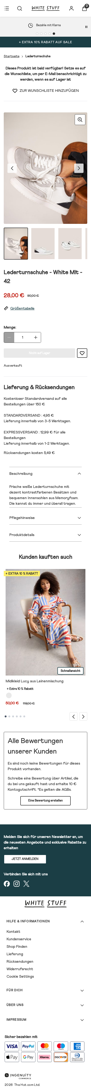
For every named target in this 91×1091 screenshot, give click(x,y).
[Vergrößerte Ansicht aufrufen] (80, 119)
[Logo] (46, 8)
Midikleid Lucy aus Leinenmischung (34, 681)
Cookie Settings (20, 976)
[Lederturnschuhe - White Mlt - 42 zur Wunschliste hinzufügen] (15, 90)
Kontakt (13, 932)
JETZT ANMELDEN (25, 859)
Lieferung (15, 954)
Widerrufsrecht (20, 969)
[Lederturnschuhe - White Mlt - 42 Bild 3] (70, 244)
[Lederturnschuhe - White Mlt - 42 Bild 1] (16, 244)
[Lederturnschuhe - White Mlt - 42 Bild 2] (43, 244)
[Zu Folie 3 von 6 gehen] (13, 716)
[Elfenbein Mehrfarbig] (9, 695)
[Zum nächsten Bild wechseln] (79, 168)
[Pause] (86, 27)
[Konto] (71, 8)
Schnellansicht (70, 670)
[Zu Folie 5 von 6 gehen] (20, 716)
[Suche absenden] (19, 8)
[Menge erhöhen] (36, 337)
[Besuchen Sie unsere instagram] (17, 884)
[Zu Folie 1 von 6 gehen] (6, 716)
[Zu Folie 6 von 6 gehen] (24, 716)
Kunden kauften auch (45, 557)
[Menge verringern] (9, 337)
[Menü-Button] (6, 8)
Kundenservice (19, 939)
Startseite (11, 56)
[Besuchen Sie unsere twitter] (26, 884)
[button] (45, 308)
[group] (45, 168)
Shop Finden (17, 946)
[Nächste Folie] (83, 716)
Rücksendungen (20, 961)
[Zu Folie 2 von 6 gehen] (9, 716)
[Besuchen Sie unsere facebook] (7, 884)
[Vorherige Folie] (73, 716)
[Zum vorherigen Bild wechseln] (12, 168)
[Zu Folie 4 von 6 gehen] (17, 716)
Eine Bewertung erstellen (45, 800)
